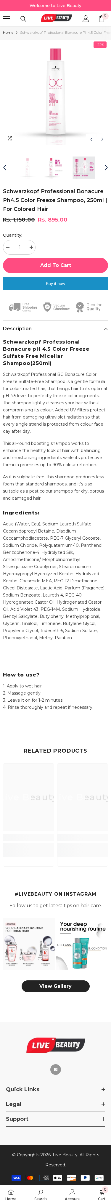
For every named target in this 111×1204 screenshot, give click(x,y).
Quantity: (12, 235)
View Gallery (55, 986)
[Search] (23, 19)
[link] (28, 837)
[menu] (6, 18)
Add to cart (55, 265)
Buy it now (55, 283)
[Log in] (86, 18)
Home (8, 32)
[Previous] (91, 139)
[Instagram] (55, 1069)
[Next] (102, 139)
